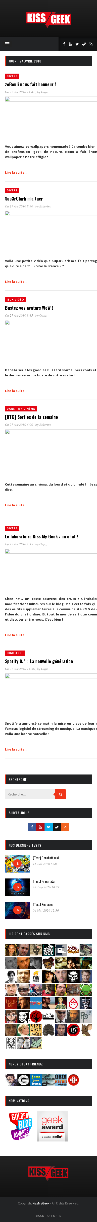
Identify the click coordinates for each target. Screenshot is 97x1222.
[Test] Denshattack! (46, 857)
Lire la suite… (16, 172)
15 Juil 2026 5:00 (45, 863)
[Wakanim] (23, 1047)
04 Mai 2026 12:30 (46, 910)
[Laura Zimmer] (48, 994)
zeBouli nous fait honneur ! (30, 84)
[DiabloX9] (36, 967)
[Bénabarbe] (61, 954)
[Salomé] (23, 1034)
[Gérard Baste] (48, 981)
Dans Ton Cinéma (21, 408)
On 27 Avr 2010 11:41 (20, 92)
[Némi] (23, 1021)
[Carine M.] (86, 954)
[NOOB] (48, 1021)
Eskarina (45, 206)
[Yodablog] (36, 1047)
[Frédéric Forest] (23, 981)
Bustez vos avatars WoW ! (29, 308)
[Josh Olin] (11, 994)
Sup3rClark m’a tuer (24, 198)
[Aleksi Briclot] (11, 954)
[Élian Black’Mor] (61, 967)
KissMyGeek (41, 1203)
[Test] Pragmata (43, 881)
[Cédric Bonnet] (11, 967)
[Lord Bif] (11, 1007)
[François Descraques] (11, 981)
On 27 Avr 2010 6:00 (19, 424)
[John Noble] (86, 981)
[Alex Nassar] (23, 954)
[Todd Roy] (61, 1034)
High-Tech (15, 653)
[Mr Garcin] (86, 1007)
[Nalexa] (11, 1021)
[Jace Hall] (61, 981)
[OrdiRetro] (61, 1084)
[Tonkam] (73, 1034)
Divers (12, 76)
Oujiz (44, 92)
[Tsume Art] (11, 1047)
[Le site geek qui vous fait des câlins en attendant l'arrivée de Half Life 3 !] (48, 26)
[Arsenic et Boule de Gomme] (36, 954)
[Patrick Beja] (73, 1021)
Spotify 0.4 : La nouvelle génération (39, 661)
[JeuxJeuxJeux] (36, 1084)
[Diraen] (48, 967)
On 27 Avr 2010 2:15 (19, 544)
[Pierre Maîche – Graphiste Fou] (11, 1084)
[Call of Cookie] (73, 954)
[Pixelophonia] (86, 1021)
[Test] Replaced (43, 904)
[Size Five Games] (36, 1034)
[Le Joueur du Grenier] (61, 994)
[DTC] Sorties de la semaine (31, 417)
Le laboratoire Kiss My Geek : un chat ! (41, 536)
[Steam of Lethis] (48, 1034)
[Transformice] (86, 1034)
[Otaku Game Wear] (73, 1084)
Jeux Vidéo (15, 299)
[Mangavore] (36, 1007)
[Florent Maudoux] (86, 967)
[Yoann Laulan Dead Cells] (36, 994)
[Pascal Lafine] (61, 1021)
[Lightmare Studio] (86, 994)
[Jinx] (73, 981)
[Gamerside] (23, 1084)
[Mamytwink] (23, 1007)
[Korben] (23, 994)
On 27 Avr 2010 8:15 (19, 315)
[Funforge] (36, 981)
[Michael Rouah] (73, 1007)
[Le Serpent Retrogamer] (48, 1084)
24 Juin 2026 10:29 (46, 887)
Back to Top (47, 1216)
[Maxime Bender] (48, 1007)
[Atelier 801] (48, 954)
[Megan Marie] (61, 1007)
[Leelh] (73, 994)
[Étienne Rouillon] (73, 967)
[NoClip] (36, 1021)
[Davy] (23, 967)
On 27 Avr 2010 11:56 (20, 669)
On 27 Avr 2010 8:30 (19, 206)
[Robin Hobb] (11, 1034)
